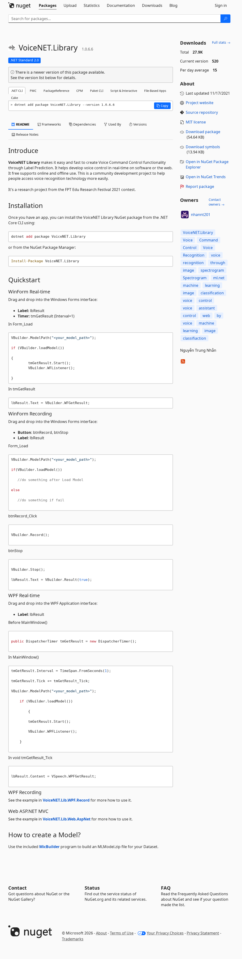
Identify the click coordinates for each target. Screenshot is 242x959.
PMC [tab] (33, 91)
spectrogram (212, 270)
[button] (162, 105)
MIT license (196, 122)
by (219, 315)
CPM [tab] (79, 91)
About (101, 933)
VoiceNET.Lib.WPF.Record (66, 800)
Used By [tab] (114, 124)
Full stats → (221, 42)
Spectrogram (195, 277)
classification (212, 293)
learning (212, 285)
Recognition (193, 255)
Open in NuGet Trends (206, 176)
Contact (17, 888)
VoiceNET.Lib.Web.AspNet (67, 819)
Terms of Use (122, 933)
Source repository (202, 112)
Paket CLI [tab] (96, 91)
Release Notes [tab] (27, 134)
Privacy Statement (203, 933)
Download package (203, 131)
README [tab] (22, 124)
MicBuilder (49, 846)
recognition (193, 262)
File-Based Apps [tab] (155, 91)
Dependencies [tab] (84, 124)
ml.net (219, 277)
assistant (207, 308)
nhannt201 (200, 214)
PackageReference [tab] (56, 91)
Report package (200, 186)
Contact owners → (217, 202)
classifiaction (194, 338)
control (205, 300)
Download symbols (203, 146)
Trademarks (72, 939)
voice (215, 255)
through (217, 262)
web (206, 315)
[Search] (225, 18)
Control (189, 247)
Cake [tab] (14, 98)
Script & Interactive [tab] (123, 91)
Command (208, 240)
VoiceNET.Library (198, 232)
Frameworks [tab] (51, 124)
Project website (199, 102)
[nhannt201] (185, 214)
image (188, 270)
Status (92, 888)
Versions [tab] (139, 124)
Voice (188, 240)
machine (190, 285)
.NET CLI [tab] (17, 91)
